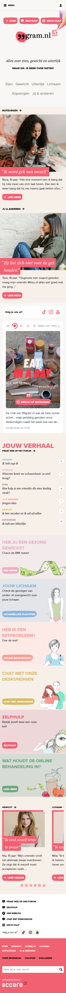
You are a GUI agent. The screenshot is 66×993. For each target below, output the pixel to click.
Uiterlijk (38, 84)
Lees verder (16, 877)
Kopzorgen (20, 94)
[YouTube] (58, 312)
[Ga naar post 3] (21, 326)
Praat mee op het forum (16, 451)
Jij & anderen (43, 94)
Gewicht (22, 84)
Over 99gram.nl (11, 958)
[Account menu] (61, 5)
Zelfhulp (31, 20)
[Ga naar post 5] (34, 326)
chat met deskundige (19, 919)
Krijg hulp (54, 20)
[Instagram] (51, 312)
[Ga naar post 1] (8, 326)
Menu (11, 5)
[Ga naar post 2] (14, 326)
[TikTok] (44, 312)
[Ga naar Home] (33, 37)
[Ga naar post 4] (28, 326)
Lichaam (54, 84)
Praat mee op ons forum (21, 901)
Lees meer (14, 197)
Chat (12, 20)
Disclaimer (45, 958)
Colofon (30, 958)
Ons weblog (14, 913)
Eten (9, 84)
